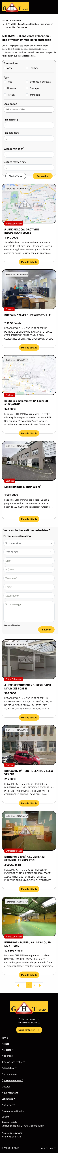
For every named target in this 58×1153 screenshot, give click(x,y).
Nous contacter (26, 1030)
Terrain (11, 95)
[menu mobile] (54, 7)
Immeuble (35, 95)
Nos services (8, 1105)
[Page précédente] (18, 985)
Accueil (5, 20)
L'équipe (6, 1086)
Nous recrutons (10, 1093)
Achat (10, 68)
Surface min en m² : (14, 149)
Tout (9, 81)
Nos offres (7, 1056)
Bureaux (11, 88)
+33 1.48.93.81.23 (11, 1136)
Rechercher (43, 176)
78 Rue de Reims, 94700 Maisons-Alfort (23, 1125)
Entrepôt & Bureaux (40, 81)
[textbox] (19, 109)
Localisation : (11, 104)
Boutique (34, 88)
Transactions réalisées (13, 1062)
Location (34, 68)
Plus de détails (29, 262)
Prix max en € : (12, 133)
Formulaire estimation (13, 1111)
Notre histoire (9, 1074)
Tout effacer (15, 176)
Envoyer (46, 629)
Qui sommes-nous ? (12, 1080)
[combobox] (29, 109)
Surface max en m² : (15, 162)
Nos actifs (16, 20)
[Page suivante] (40, 985)
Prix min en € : (11, 120)
